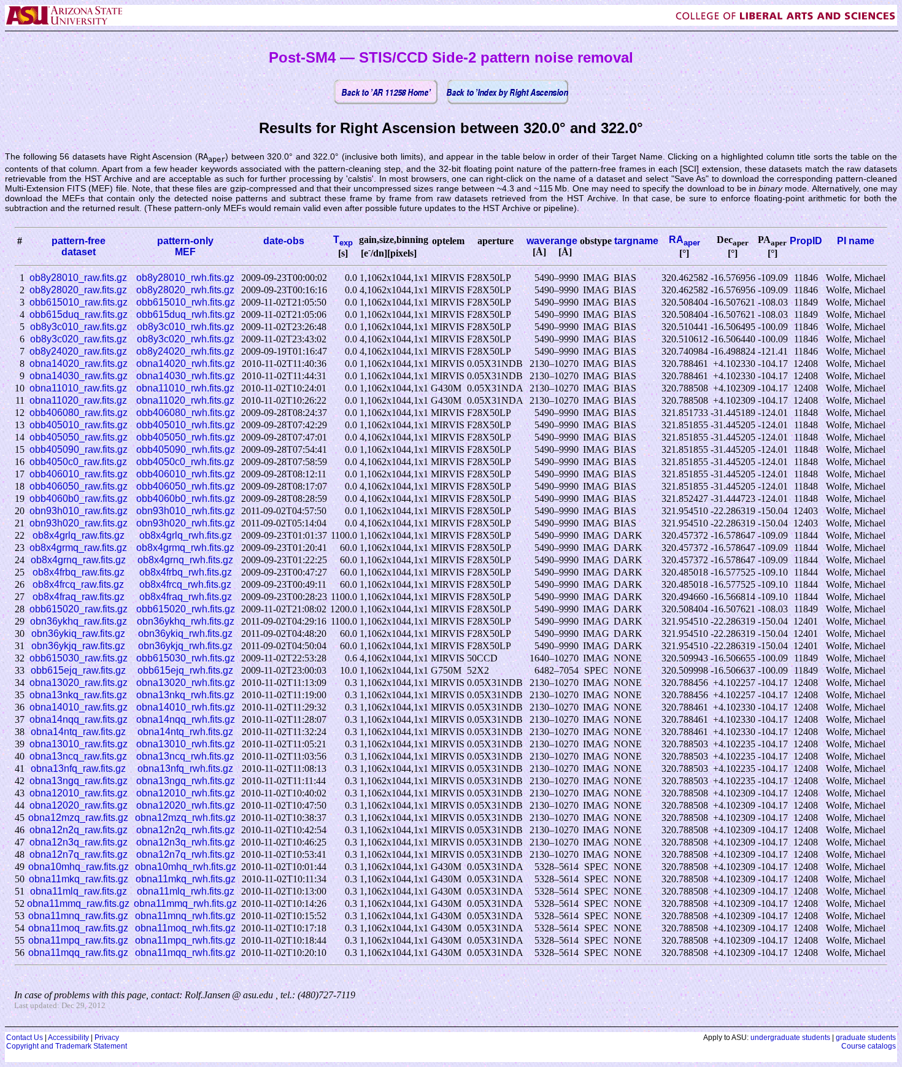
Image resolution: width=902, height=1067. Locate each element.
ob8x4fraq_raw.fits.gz (79, 596)
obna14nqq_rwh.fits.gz (185, 719)
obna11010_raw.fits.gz (78, 388)
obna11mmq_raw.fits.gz (78, 903)
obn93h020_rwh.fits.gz (185, 523)
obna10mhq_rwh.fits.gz (185, 866)
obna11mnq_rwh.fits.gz (185, 916)
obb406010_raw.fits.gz (78, 474)
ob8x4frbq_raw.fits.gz (79, 572)
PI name (855, 241)
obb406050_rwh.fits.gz (185, 486)
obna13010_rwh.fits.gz (185, 744)
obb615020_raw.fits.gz (78, 609)
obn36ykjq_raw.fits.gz (78, 646)
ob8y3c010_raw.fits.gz (78, 327)
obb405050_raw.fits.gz (78, 437)
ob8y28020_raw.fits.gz (78, 290)
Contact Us (24, 1037)
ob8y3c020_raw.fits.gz (78, 339)
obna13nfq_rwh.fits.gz (185, 768)
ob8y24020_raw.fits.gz (78, 351)
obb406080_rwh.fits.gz (185, 412)
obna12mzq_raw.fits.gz (78, 817)
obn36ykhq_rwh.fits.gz (185, 621)
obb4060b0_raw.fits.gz (78, 498)
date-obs (283, 241)
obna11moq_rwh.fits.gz (185, 928)
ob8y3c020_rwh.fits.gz (185, 339)
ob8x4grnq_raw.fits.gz (78, 560)
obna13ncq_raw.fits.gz (78, 756)
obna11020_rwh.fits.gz (185, 400)
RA (684, 239)
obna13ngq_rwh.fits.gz (185, 781)
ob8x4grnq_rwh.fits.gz (185, 560)
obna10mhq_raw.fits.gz (78, 866)
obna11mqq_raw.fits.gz (78, 952)
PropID (806, 241)
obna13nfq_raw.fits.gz (78, 768)
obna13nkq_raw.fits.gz (78, 695)
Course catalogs (868, 1046)
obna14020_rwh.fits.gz (185, 363)
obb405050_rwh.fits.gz (185, 437)
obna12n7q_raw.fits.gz (78, 854)
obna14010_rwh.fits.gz (185, 707)
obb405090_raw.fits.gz (78, 449)
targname (636, 241)
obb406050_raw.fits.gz (78, 486)
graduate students (866, 1037)
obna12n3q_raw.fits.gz (78, 842)
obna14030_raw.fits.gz (78, 376)
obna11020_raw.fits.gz (78, 400)
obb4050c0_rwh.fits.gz (185, 461)
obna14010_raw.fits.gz (78, 707)
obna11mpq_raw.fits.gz (78, 940)
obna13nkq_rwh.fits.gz (185, 695)
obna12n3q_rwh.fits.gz (185, 842)
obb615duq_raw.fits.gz (78, 314)
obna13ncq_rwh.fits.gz (185, 756)
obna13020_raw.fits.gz (78, 682)
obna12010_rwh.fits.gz (185, 793)
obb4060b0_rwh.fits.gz (185, 498)
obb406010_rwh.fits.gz (185, 474)
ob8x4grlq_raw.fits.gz (79, 535)
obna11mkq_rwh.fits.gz (186, 879)
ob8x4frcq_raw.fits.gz (78, 584)
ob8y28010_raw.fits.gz (78, 277)
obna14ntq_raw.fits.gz (78, 731)
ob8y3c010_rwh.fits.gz (185, 327)
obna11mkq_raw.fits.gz (78, 879)
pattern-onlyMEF (185, 246)
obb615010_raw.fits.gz (78, 302)
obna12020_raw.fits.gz (78, 805)
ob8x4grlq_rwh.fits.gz (185, 535)
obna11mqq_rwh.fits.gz (185, 952)
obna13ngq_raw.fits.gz (78, 781)
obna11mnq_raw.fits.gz (78, 916)
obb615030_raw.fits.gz (78, 658)
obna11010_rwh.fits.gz (185, 388)
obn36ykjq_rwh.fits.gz (185, 646)
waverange (551, 241)
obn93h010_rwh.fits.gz (185, 511)
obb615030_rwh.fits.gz (185, 658)
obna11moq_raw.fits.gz (78, 928)
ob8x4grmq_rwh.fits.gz (185, 547)
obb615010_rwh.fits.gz (185, 302)
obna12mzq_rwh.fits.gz (185, 817)
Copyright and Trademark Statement (66, 1046)
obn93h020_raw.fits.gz (78, 523)
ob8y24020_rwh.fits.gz (185, 351)
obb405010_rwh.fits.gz (185, 425)
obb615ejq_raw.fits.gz (78, 670)
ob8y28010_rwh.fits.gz (185, 277)
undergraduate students (790, 1037)
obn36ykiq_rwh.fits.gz (185, 633)
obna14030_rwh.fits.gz (185, 376)
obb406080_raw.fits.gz (78, 412)
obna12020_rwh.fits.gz (185, 805)
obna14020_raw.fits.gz (78, 363)
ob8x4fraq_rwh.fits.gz (185, 596)
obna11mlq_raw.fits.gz (78, 891)
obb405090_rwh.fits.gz (185, 449)
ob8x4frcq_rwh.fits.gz (185, 584)
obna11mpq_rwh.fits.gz (185, 940)
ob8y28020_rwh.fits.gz (185, 290)
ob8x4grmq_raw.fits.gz (78, 547)
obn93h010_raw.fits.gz (78, 511)
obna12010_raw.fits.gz (78, 793)
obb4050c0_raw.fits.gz (78, 461)
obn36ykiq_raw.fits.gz (78, 633)
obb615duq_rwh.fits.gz (185, 314)
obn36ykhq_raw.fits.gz (78, 621)
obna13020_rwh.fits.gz (185, 682)
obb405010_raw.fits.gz (78, 425)
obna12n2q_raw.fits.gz (78, 830)
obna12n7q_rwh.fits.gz (185, 854)
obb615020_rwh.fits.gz (185, 609)
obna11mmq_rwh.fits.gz (185, 903)
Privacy (106, 1037)
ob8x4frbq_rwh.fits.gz (185, 572)
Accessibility (68, 1037)
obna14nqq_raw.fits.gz (78, 719)
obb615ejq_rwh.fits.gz (185, 670)
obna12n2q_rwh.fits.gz (185, 830)
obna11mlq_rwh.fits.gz (185, 891)
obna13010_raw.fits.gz (78, 744)
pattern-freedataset (79, 246)
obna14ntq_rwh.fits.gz (185, 731)
